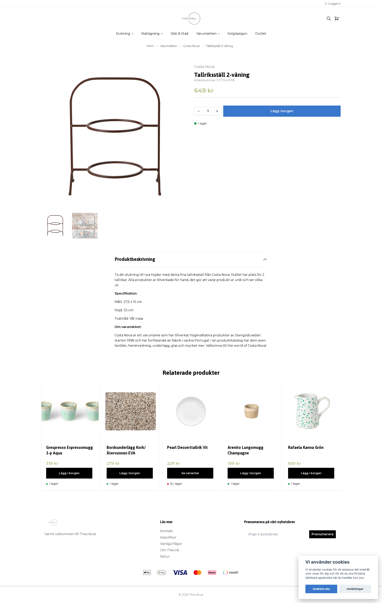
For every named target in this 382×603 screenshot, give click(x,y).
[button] (181, 139)
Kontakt (166, 531)
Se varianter (190, 473)
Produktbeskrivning (135, 259)
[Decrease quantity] (198, 111)
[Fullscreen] (114, 137)
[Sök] (329, 19)
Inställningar (355, 588)
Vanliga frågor (171, 544)
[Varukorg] (337, 19)
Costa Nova (191, 46)
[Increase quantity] (217, 111)
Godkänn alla (321, 588)
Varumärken (168, 46)
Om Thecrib (169, 550)
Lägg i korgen (69, 473)
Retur (165, 556)
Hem (150, 46)
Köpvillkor (168, 537)
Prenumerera (322, 534)
